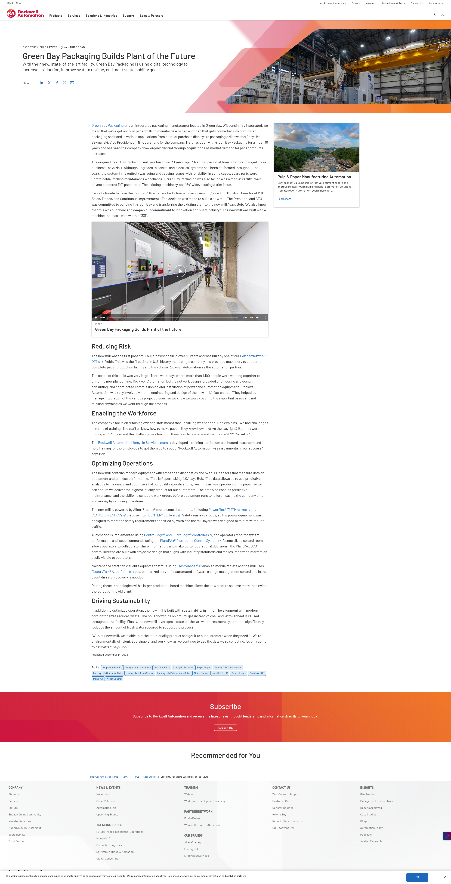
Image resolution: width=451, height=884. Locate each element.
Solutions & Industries (101, 15)
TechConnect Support (285, 794)
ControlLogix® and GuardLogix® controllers (176, 535)
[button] (180, 271)
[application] (180, 271)
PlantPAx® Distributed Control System (189, 541)
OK (417, 877)
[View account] (442, 15)
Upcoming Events (107, 814)
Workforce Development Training (204, 801)
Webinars (190, 794)
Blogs (363, 821)
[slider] (173, 317)
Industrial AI (103, 838)
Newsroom (103, 794)
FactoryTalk (191, 849)
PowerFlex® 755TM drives (228, 510)
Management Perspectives (376, 801)
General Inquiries (283, 807)
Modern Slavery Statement (24, 828)
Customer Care (281, 801)
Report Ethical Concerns (287, 821)
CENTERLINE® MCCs (107, 515)
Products (55, 15)
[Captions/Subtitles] (251, 317)
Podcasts (366, 834)
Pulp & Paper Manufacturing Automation (298, 125)
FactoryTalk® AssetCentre (111, 572)
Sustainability (16, 834)
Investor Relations (19, 821)
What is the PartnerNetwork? (202, 825)
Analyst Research (371, 841)
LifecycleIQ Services (196, 855)
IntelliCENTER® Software (158, 515)
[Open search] (434, 15)
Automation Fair (106, 807)
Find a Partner (193, 818)
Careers (13, 801)
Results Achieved (371, 807)
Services (74, 15)
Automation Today (371, 828)
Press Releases (105, 801)
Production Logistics (109, 845)
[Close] (444, 877)
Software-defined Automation (115, 852)
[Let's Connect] (447, 836)
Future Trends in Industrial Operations (119, 831)
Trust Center (16, 841)
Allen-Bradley (192, 842)
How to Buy (279, 814)
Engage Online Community (24, 814)
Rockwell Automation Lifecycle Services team (133, 443)
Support (128, 15)
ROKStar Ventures (283, 828)
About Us (14, 794)
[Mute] (257, 317)
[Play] (95, 317)
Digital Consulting (107, 858)
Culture (13, 807)
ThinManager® (187, 566)
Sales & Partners (151, 15)
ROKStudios (367, 794)
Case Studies (368, 814)
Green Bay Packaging (108, 125)
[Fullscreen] (264, 317)
